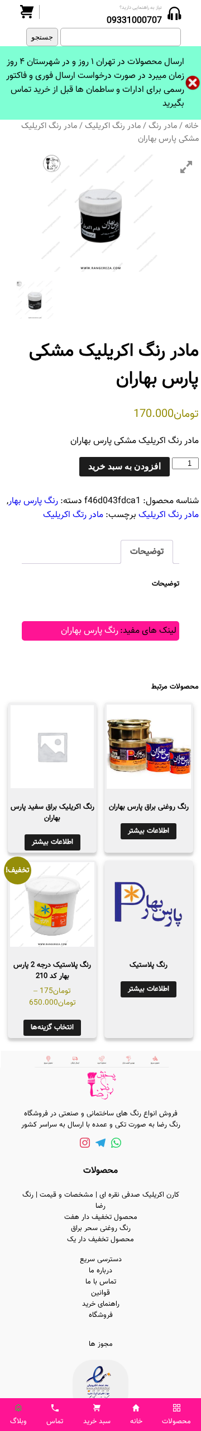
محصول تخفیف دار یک (100, 1239)
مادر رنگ (163, 126)
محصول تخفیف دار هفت (100, 1217)
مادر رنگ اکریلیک (113, 126)
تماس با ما (100, 1281)
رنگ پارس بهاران (89, 631)
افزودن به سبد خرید (124, 466)
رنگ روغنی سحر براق (101, 1228)
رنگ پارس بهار (33, 501)
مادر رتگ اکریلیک (73, 515)
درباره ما (100, 1270)
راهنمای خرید (100, 1304)
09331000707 (134, 21)
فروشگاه (101, 1315)
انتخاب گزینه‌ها (52, 1027)
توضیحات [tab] (147, 552)
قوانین (100, 1293)
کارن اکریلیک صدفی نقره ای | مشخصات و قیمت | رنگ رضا (100, 1200)
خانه (192, 126)
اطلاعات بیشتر (148, 831)
